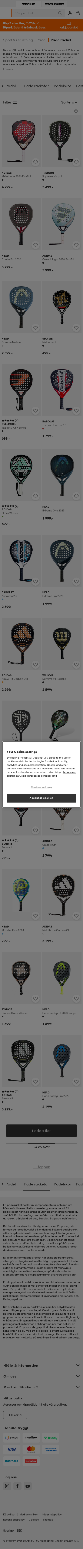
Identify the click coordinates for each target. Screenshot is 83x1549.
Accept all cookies (41, 797)
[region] (41, 774)
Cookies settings (41, 787)
